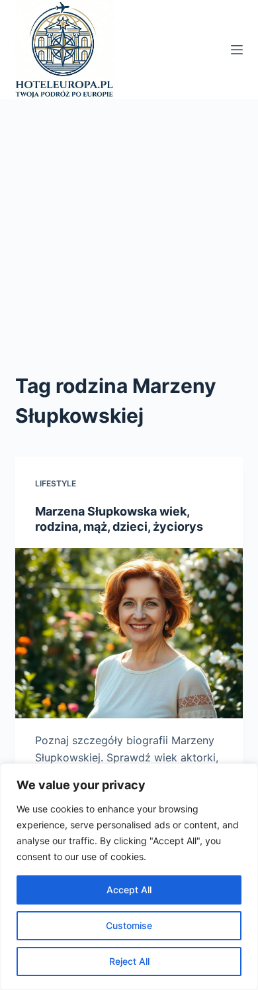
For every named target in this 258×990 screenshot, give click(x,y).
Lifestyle (55, 483)
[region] (129, 876)
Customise (129, 925)
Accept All (129, 889)
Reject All (129, 961)
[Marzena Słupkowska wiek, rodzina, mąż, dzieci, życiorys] (128, 633)
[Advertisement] (129, 235)
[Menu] (237, 50)
